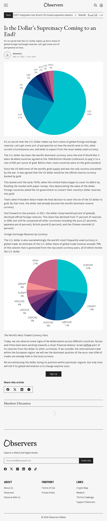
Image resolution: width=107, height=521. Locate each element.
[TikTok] (35, 469)
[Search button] (95, 5)
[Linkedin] (23, 469)
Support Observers (85, 502)
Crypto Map (82, 488)
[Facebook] (5, 469)
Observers (17, 53)
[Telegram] (29, 469)
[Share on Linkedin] (21, 389)
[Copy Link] (28, 389)
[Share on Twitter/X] (14, 389)
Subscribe (86, 460)
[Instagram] (17, 469)
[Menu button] (6, 5)
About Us (8, 488)
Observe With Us (12, 497)
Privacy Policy (48, 493)
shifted (87, 345)
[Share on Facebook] (7, 389)
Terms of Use (48, 488)
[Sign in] (101, 5)
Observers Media (57, 517)
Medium (80, 493)
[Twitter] (11, 469)
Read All (92, 15)
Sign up (53, 373)
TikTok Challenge (85, 497)
